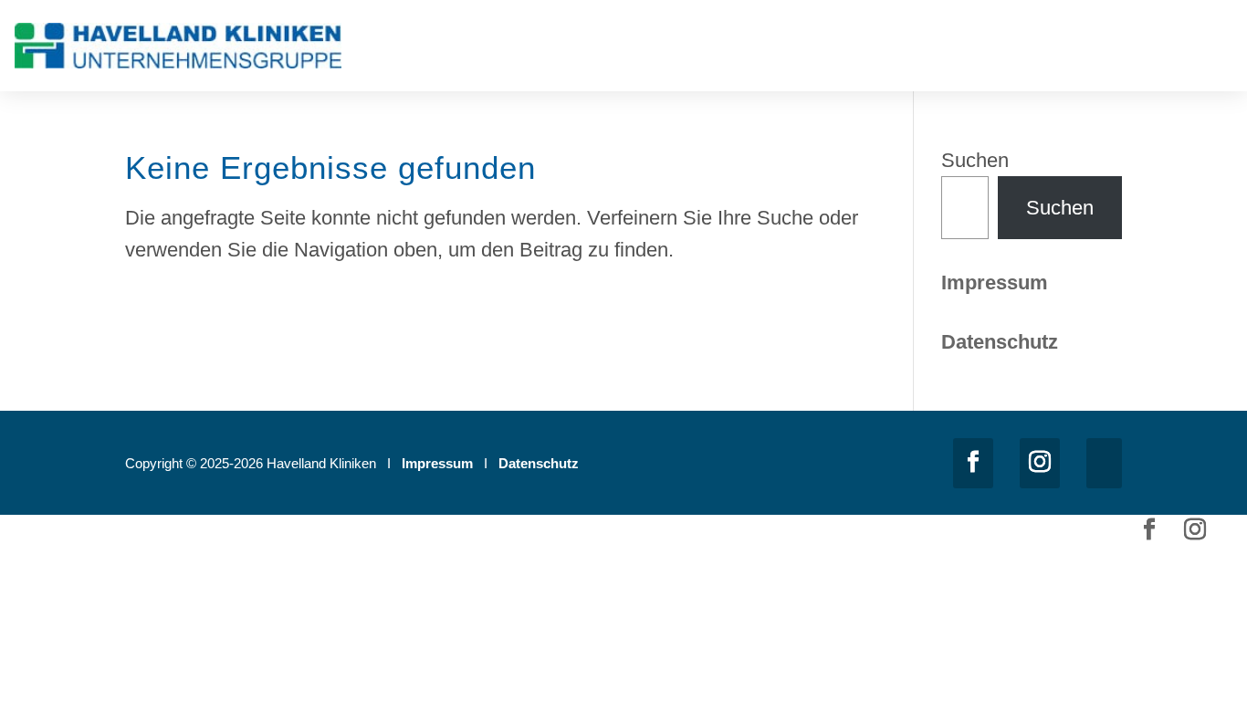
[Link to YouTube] (1104, 463)
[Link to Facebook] (973, 463)
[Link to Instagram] (1040, 463)
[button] (1219, 50)
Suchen (975, 160)
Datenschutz (538, 463)
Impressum (994, 282)
